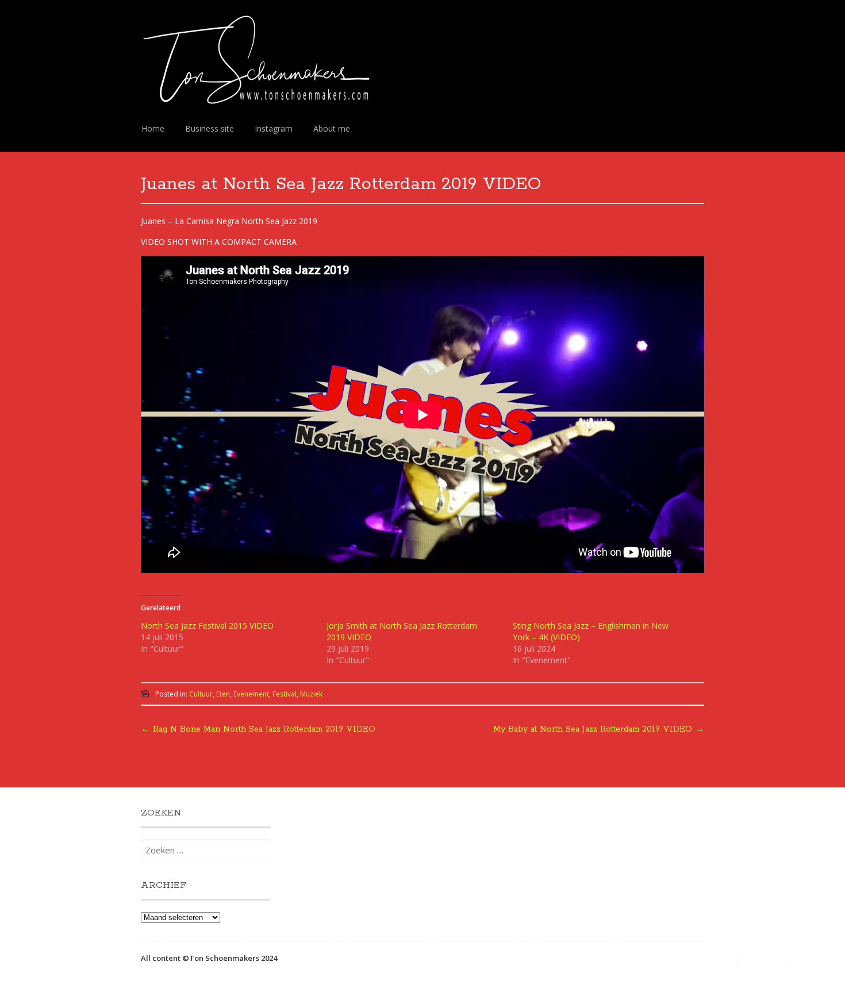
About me (331, 128)
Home (152, 128)
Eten (223, 694)
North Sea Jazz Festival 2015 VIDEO (207, 625)
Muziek (311, 694)
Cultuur (201, 694)
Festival (284, 694)
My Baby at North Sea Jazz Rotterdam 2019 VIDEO (598, 729)
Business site (209, 128)
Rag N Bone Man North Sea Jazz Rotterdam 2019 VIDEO (258, 729)
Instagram (274, 128)
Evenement (251, 694)
